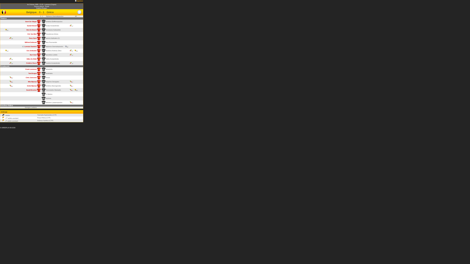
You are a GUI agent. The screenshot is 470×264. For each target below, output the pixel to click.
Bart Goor (33, 55)
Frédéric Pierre (31, 63)
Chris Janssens (31, 77)
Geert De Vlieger (31, 21)
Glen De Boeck (31, 30)
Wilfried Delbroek (31, 42)
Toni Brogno (32, 73)
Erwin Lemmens (31, 69)
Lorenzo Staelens (31, 46)
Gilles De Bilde (32, 59)
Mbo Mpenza (32, 82)
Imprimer (80, 1)
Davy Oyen (33, 38)
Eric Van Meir (32, 34)
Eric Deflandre (32, 51)
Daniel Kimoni (32, 26)
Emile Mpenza (32, 86)
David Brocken (31, 90)
